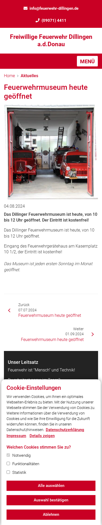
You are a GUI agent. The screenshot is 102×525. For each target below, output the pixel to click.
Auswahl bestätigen (51, 500)
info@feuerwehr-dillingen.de (54, 8)
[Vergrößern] (51, 152)
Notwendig (21, 455)
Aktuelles (29, 75)
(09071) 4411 (54, 20)
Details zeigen (42, 435)
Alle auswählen (51, 485)
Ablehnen (51, 514)
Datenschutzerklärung (65, 429)
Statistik (19, 472)
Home (9, 75)
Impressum (16, 435)
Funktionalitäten (25, 463)
